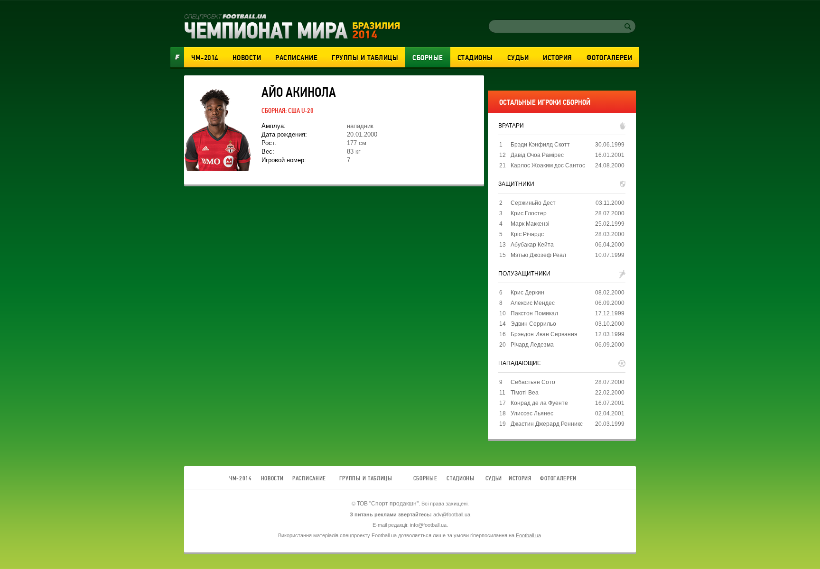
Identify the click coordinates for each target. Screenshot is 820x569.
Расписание (296, 58)
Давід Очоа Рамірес (537, 155)
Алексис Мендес (533, 303)
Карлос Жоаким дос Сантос (548, 165)
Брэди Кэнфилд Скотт (540, 144)
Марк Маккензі (530, 223)
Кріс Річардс (527, 234)
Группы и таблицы (365, 58)
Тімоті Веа (525, 392)
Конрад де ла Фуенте (539, 403)
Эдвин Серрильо (533, 324)
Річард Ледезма (532, 344)
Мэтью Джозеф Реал (538, 255)
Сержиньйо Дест (533, 203)
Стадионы (475, 58)
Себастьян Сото (533, 382)
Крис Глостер (529, 213)
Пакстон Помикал (534, 313)
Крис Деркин (527, 292)
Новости (247, 58)
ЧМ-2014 (204, 58)
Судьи (518, 58)
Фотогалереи (610, 58)
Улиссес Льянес (532, 413)
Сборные (427, 58)
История (557, 58)
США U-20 (301, 111)
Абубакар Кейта (532, 244)
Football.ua (528, 535)
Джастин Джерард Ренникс (547, 424)
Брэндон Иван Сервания (544, 334)
